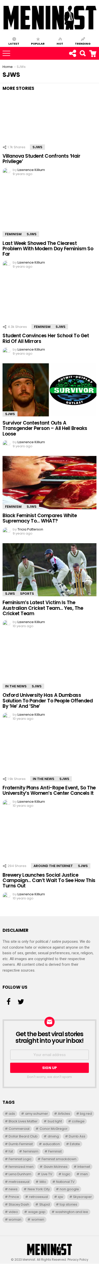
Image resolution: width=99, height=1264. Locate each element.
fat (11, 1151)
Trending (83, 43)
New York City (39, 1189)
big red (86, 1113)
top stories (68, 1204)
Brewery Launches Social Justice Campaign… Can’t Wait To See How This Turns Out (49, 880)
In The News (16, 686)
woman (15, 1219)
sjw (60, 1196)
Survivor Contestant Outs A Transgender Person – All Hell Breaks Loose (45, 428)
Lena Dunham (20, 1174)
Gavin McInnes (56, 1166)
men (84, 1174)
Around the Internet (53, 865)
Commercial (19, 1128)
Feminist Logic (20, 1159)
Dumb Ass (77, 1136)
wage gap (36, 1211)
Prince (14, 1196)
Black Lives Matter (23, 1121)
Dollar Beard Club (23, 1136)
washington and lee (71, 1211)
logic (66, 1174)
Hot (60, 43)
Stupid (44, 1204)
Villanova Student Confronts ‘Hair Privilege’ (41, 159)
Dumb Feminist (21, 1144)
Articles (64, 1113)
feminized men (21, 1166)
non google (69, 1189)
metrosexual (19, 1181)
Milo (43, 1181)
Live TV (46, 1174)
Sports (27, 593)
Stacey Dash (19, 1204)
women (37, 1219)
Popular (38, 43)
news (13, 1189)
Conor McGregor (54, 1128)
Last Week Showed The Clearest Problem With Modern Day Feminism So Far (48, 249)
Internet (83, 1166)
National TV (65, 1181)
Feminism (13, 234)
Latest (13, 43)
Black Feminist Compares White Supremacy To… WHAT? (40, 518)
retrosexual (38, 1196)
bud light (55, 1121)
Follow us (72, 53)
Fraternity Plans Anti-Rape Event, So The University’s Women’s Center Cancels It (49, 790)
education (51, 1144)
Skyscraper (82, 1196)
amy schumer (36, 1113)
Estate (75, 1144)
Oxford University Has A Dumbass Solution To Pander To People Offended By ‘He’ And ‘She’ (48, 701)
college (78, 1121)
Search (95, 50)
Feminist (55, 1151)
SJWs (37, 147)
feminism (30, 1151)
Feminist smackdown (59, 1159)
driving (53, 1136)
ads (12, 1113)
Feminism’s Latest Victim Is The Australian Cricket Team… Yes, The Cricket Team (43, 608)
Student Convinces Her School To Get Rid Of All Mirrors (46, 338)
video (13, 1211)
